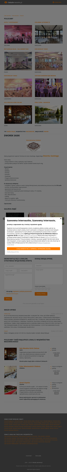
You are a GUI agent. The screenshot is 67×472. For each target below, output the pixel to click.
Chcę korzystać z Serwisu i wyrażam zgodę (33, 249)
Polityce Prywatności (51, 237)
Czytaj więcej (10, 244)
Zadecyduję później (13, 252)
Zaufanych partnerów (30, 235)
